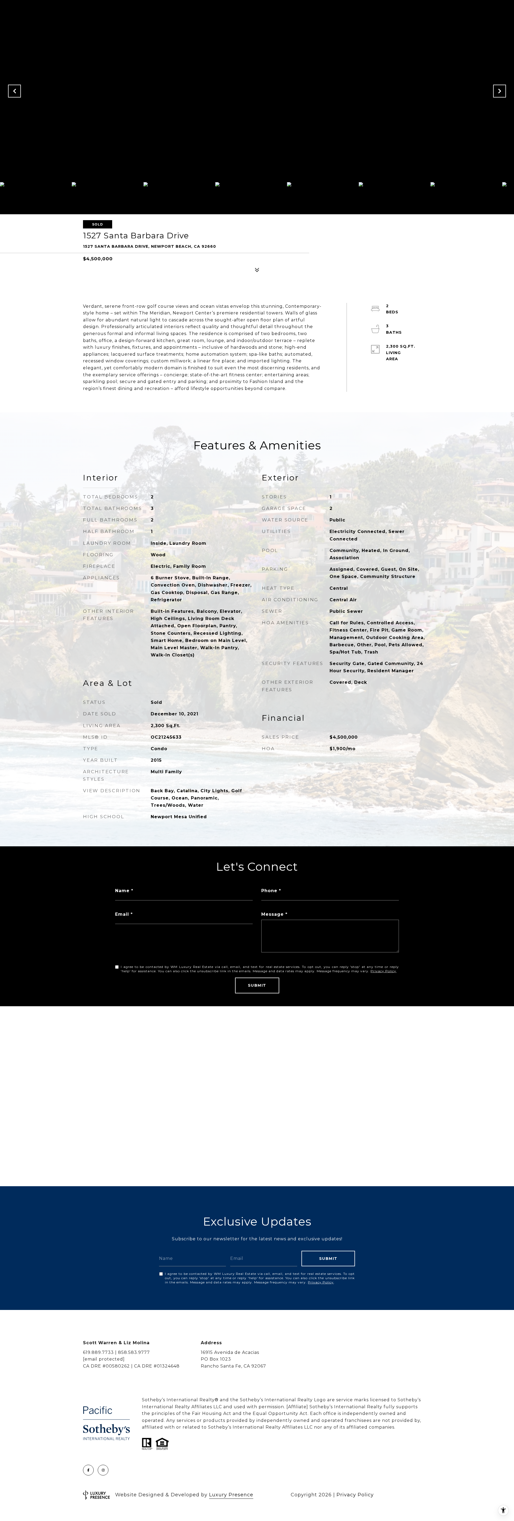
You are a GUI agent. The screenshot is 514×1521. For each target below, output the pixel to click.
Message (272, 914)
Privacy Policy (383, 971)
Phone (269, 890)
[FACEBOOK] (88, 1470)
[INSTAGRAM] (103, 1470)
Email (122, 914)
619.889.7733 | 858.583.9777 (116, 1352)
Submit (257, 985)
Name (122, 890)
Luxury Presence (231, 1495)
